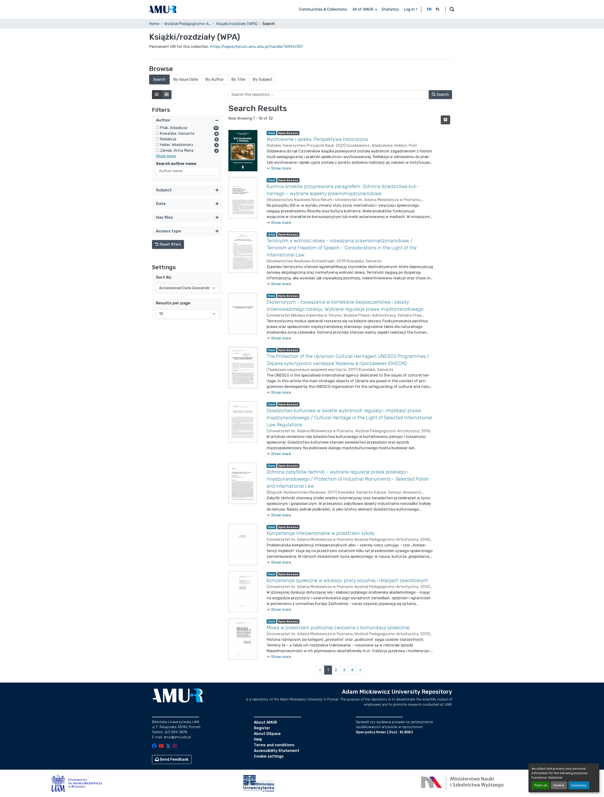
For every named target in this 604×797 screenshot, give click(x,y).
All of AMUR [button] (362, 9)
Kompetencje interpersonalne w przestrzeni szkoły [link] (321, 533)
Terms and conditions (274, 745)
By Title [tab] (238, 79)
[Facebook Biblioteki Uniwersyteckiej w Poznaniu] (154, 746)
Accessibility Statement (276, 750)
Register (262, 728)
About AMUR (265, 722)
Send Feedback (174, 759)
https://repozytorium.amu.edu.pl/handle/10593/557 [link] (256, 46)
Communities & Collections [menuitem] (323, 9)
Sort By (163, 277)
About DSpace (267, 733)
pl (438, 9)
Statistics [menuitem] (390, 9)
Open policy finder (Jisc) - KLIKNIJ (384, 732)
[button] (162, 9)
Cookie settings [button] (269, 756)
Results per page (173, 303)
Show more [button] (166, 156)
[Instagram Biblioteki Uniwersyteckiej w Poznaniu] (174, 746)
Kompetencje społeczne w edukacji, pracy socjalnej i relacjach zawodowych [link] (347, 580)
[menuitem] (364, 9)
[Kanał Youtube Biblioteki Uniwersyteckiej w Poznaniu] (161, 746)
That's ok (540, 785)
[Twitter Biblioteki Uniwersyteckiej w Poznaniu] (168, 746)
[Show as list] (157, 94)
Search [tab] (159, 79)
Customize (579, 785)
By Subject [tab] (263, 79)
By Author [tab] (215, 79)
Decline (559, 785)
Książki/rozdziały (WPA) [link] (236, 23)
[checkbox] (157, 127)
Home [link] (154, 23)
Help (258, 739)
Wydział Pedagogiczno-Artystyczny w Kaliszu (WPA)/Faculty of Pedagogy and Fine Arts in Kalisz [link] (187, 23)
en (429, 9)
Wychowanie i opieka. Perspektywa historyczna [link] (317, 139)
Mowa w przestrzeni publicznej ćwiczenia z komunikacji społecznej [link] (338, 627)
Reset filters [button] (170, 244)
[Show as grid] (167, 94)
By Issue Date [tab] (185, 79)
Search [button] (442, 94)
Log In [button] (410, 9)
